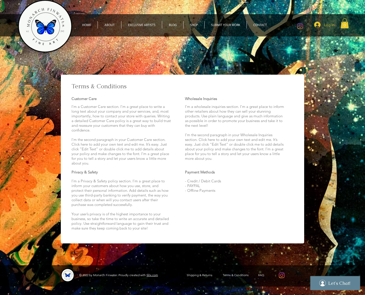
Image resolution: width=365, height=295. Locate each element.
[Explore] (185, 55)
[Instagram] (300, 26)
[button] (344, 23)
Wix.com (152, 275)
